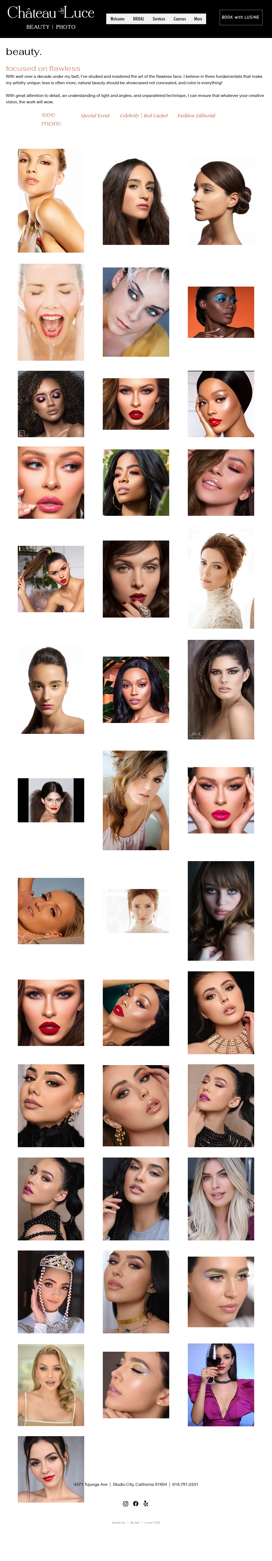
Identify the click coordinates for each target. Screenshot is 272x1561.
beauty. (24, 51)
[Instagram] (125, 1503)
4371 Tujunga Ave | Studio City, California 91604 (120, 1484)
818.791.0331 (185, 1484)
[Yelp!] (145, 1503)
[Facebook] (135, 1503)
